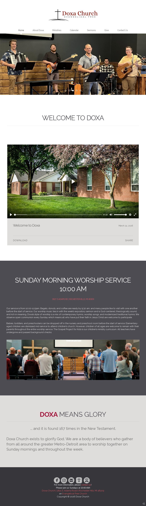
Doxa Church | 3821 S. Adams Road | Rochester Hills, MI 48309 (73, 490)
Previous (3, 64)
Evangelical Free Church (74, 493)
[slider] (58, 214)
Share (129, 240)
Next (143, 64)
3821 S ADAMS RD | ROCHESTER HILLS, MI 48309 (73, 299)
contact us (86, 485)
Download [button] (20, 240)
